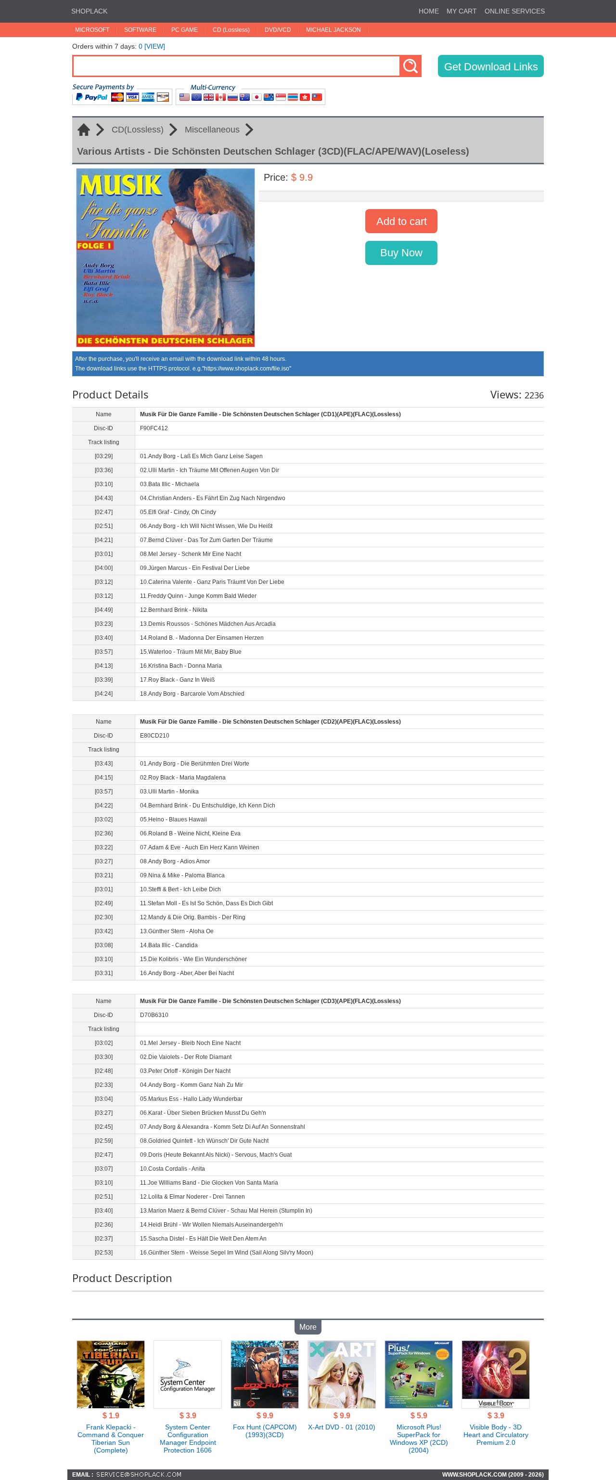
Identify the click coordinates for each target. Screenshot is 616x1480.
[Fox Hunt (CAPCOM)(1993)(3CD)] (264, 1406)
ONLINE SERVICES (515, 11)
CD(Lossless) (138, 129)
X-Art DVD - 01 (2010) (341, 1427)
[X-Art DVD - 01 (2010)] (341, 1406)
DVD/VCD (278, 29)
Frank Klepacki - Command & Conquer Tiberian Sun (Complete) (110, 1438)
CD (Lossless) (231, 29)
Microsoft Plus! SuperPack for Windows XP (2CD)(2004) (419, 1438)
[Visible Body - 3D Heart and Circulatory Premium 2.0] (495, 1406)
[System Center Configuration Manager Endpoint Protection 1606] (187, 1406)
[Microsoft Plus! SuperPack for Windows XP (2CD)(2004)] (418, 1406)
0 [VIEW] (152, 46)
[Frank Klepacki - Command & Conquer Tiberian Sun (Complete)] (110, 1406)
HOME (429, 11)
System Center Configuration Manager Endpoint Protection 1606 (188, 1438)
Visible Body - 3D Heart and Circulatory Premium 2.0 (495, 1434)
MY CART (462, 11)
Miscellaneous (212, 129)
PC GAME (184, 29)
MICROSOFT (92, 29)
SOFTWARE (140, 29)
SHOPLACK (89, 11)
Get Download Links (491, 67)
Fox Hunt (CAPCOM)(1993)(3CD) (265, 1431)
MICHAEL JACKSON (333, 29)
